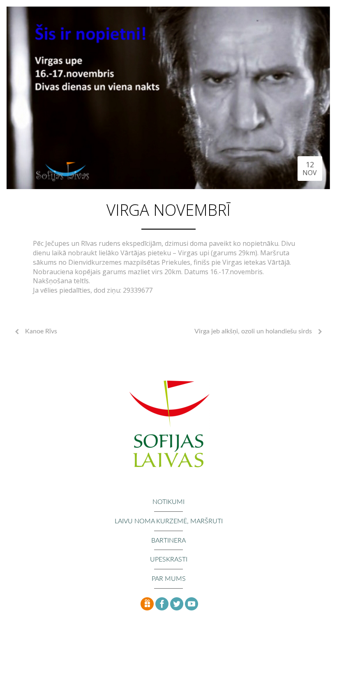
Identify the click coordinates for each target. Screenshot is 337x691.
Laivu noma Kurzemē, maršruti (169, 521)
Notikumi (168, 502)
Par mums (169, 578)
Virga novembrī (168, 209)
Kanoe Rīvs (41, 331)
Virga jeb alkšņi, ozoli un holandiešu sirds (253, 331)
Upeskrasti (168, 559)
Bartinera (168, 540)
